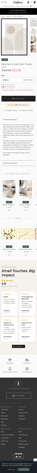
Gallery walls (4, 409)
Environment (22, 419)
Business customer (24, 444)
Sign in (20, 431)
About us (21, 409)
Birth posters (4, 419)
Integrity (3, 444)
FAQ (20, 438)
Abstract (4, 67)
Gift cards (19, 395)
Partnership (22, 416)
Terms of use (4, 441)
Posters (3, 413)
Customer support (23, 435)
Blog (2, 431)
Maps (2, 422)
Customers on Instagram (7, 435)
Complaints (22, 447)
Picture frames (5, 416)
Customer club (22, 441)
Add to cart (19, 98)
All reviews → (18, 346)
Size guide (9, 86)
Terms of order (5, 438)
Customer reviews (23, 413)
